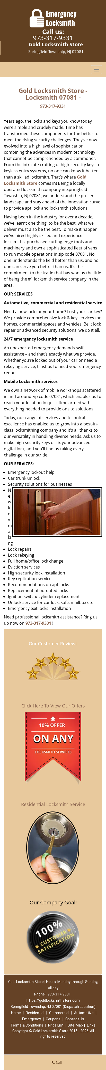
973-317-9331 (53, 37)
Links (91, 1025)
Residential (35, 1013)
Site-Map (75, 1025)
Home (16, 1013)
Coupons (53, 1019)
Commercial (59, 1013)
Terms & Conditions (27, 1025)
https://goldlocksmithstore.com (53, 1000)
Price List (56, 1025)
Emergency (31, 1019)
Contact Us (74, 1019)
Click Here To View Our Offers (53, 706)
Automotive (84, 1013)
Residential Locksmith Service (53, 804)
